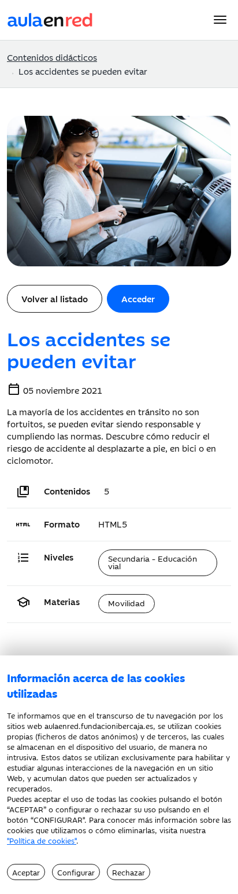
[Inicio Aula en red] (50, 18)
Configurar (76, 872)
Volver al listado (54, 298)
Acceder (138, 298)
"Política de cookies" (41, 840)
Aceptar (26, 872)
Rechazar (128, 872)
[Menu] (220, 19)
